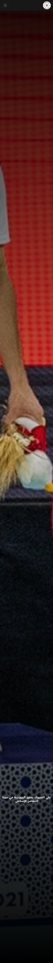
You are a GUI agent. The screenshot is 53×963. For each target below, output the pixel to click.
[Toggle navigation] (5, 5)
